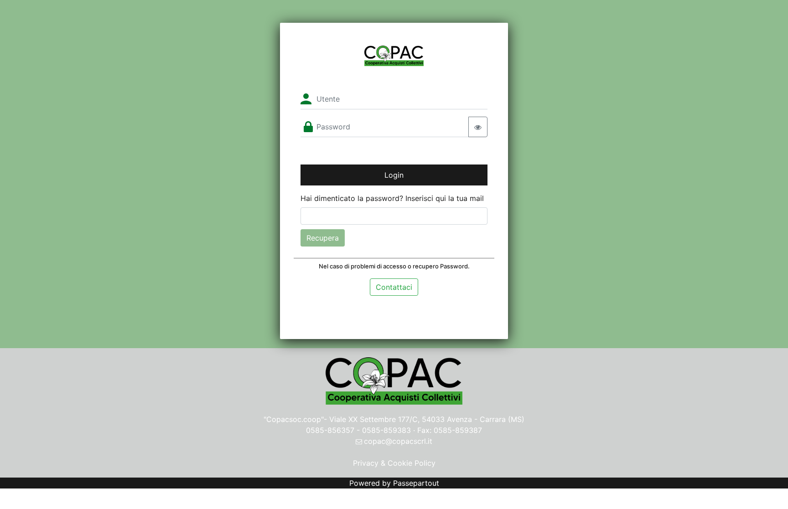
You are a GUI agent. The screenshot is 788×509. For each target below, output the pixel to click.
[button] (394, 286)
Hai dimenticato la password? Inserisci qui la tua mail (392, 198)
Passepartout (416, 483)
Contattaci (394, 287)
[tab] (394, 287)
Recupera (322, 237)
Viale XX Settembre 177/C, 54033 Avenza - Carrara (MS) (426, 419)
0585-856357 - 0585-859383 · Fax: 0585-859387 (394, 430)
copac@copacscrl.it (398, 441)
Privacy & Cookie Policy (394, 463)
